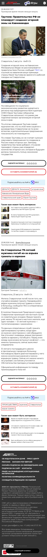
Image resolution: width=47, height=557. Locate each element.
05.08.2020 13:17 (7, 9)
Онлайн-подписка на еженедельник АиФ (22, 465)
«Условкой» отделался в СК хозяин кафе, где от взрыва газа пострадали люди (27, 427)
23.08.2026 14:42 (7, 243)
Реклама (6, 462)
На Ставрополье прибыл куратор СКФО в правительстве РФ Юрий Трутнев (26, 208)
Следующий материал (23, 551)
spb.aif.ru (23, 290)
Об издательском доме (13, 459)
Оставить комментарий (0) (23, 172)
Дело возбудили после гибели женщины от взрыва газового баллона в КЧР (26, 441)
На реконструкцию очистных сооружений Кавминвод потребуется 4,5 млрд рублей (26, 223)
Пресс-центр (33, 459)
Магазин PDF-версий (22, 462)
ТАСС (37, 70)
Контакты (27, 468)
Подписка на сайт (11, 468)
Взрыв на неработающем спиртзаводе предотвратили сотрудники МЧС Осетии (25, 419)
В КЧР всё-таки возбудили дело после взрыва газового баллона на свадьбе (27, 434)
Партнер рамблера (21, 546)
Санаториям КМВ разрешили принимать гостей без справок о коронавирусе (25, 230)
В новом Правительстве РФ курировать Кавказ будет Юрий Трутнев (25, 215)
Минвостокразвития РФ (11, 57)
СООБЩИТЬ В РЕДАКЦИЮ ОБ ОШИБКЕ (19, 480)
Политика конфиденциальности (18, 477)
